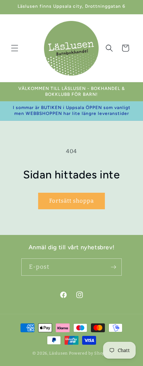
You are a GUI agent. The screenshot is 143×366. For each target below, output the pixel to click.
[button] (15, 48)
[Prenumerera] (113, 267)
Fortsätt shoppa (71, 201)
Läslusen (58, 353)
